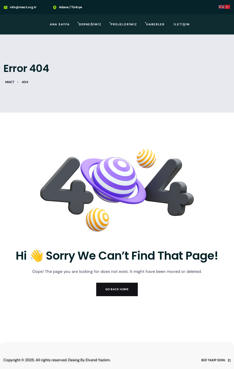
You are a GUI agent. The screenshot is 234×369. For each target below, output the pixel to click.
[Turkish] (228, 6)
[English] (222, 6)
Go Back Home (116, 289)
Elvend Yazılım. (98, 360)
